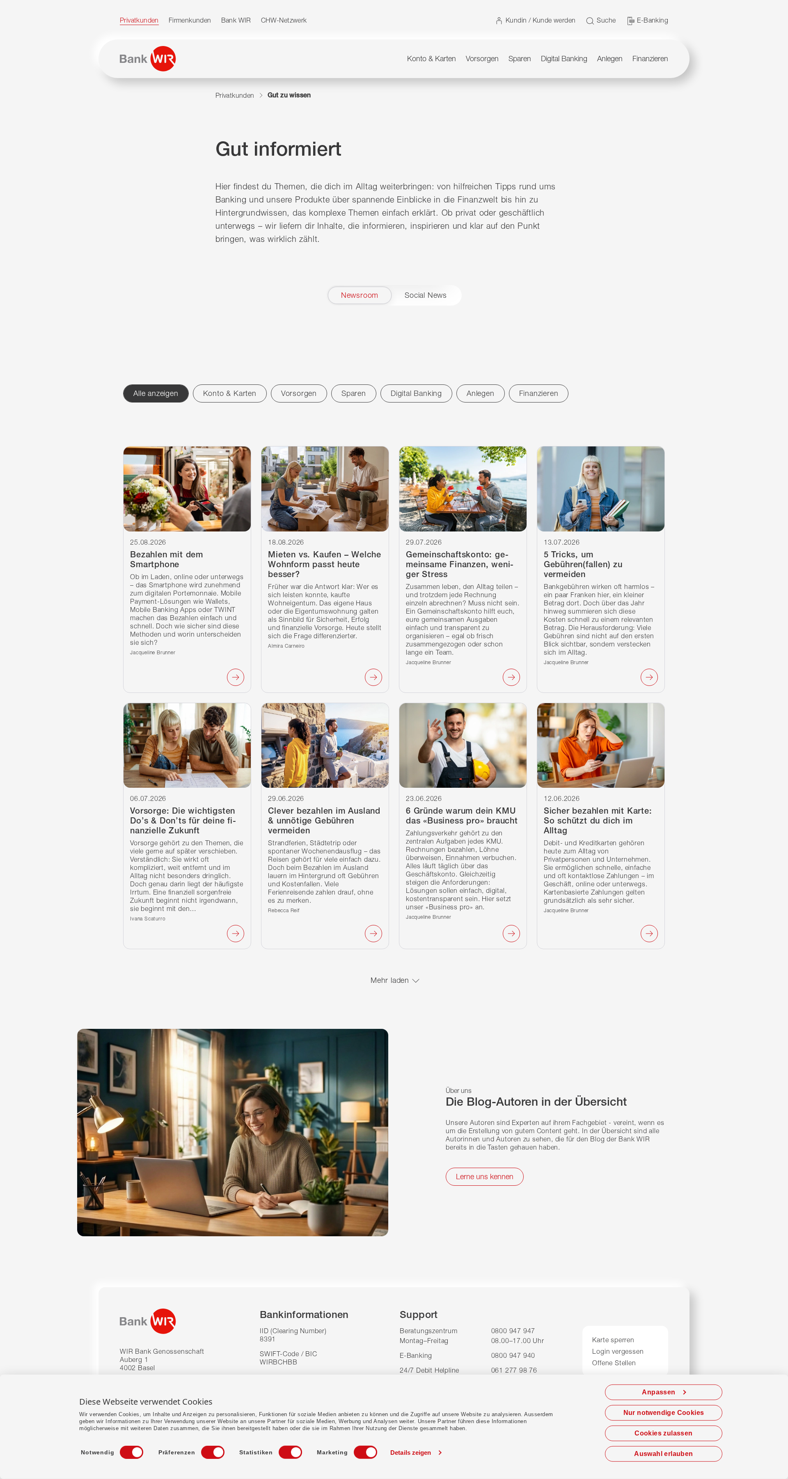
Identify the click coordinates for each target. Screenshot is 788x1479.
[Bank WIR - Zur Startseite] (148, 58)
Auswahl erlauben (663, 1453)
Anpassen (658, 1392)
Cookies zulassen (663, 1433)
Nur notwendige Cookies (663, 1412)
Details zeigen (410, 1452)
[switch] (205, 1450)
